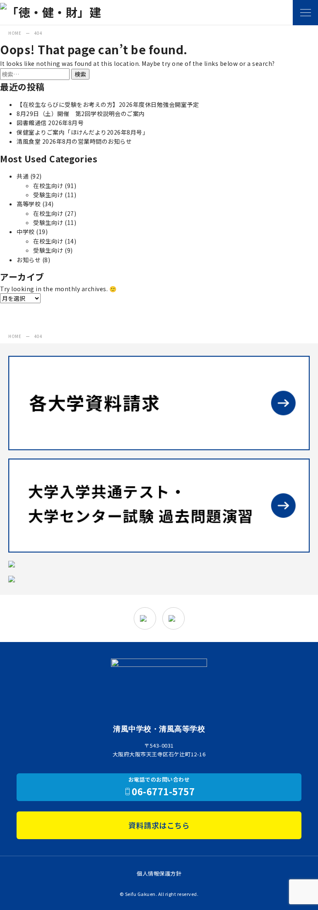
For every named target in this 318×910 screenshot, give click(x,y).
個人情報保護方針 (159, 873)
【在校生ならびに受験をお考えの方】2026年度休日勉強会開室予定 (108, 104)
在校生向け (48, 185)
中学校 (26, 231)
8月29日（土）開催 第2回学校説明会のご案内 (81, 113)
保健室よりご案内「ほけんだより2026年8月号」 (82, 132)
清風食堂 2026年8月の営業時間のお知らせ (74, 141)
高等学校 (29, 204)
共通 (23, 176)
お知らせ (29, 260)
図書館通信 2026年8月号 (50, 122)
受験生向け (48, 195)
